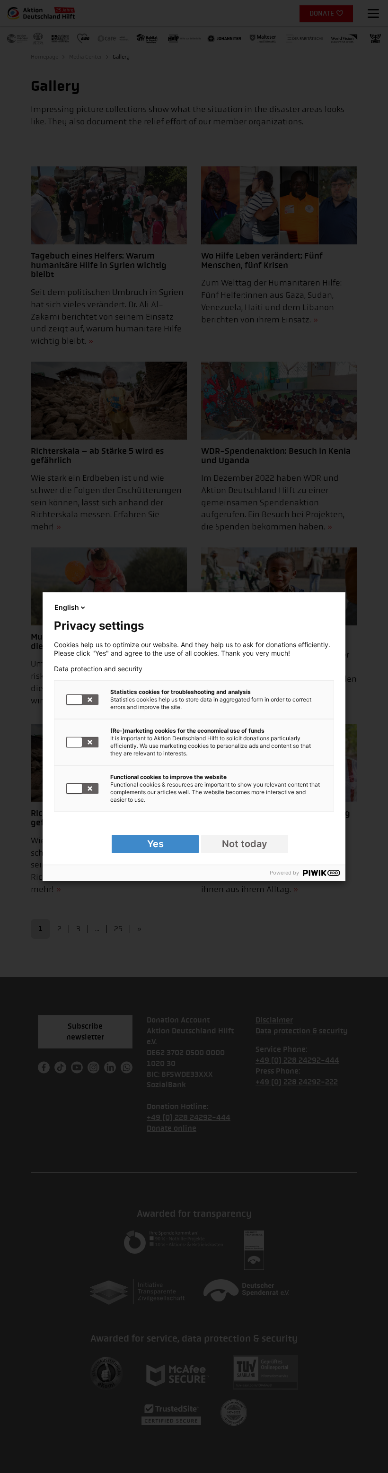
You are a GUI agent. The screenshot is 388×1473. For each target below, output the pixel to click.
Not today (244, 843)
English (66, 607)
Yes (155, 843)
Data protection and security (98, 669)
